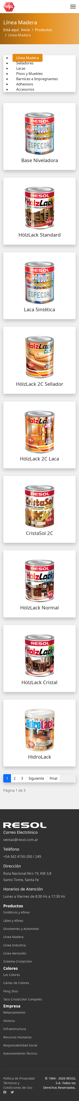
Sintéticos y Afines (16, 912)
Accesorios (25, 89)
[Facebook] (4, 1092)
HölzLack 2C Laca (39, 458)
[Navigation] (73, 6)
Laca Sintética (39, 309)
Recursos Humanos (17, 1037)
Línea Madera (27, 57)
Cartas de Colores (16, 983)
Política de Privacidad (19, 1078)
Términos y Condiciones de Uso (17, 1085)
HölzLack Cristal (39, 682)
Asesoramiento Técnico (20, 1053)
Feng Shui (10, 991)
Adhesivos (24, 84)
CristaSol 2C (39, 533)
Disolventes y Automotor (21, 929)
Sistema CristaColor (17, 961)
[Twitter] (12, 1092)
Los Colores (11, 975)
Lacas (20, 68)
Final (53, 778)
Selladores (25, 63)
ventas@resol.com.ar (20, 839)
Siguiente (36, 778)
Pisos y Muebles (29, 73)
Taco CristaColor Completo (22, 999)
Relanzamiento (14, 1012)
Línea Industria (14, 945)
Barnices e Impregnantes (37, 78)
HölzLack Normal (39, 607)
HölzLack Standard (39, 234)
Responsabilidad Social (20, 1045)
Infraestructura (14, 1029)
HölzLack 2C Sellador (39, 384)
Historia (9, 1021)
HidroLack (39, 756)
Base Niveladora (39, 160)
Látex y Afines (13, 921)
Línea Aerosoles (14, 953)
